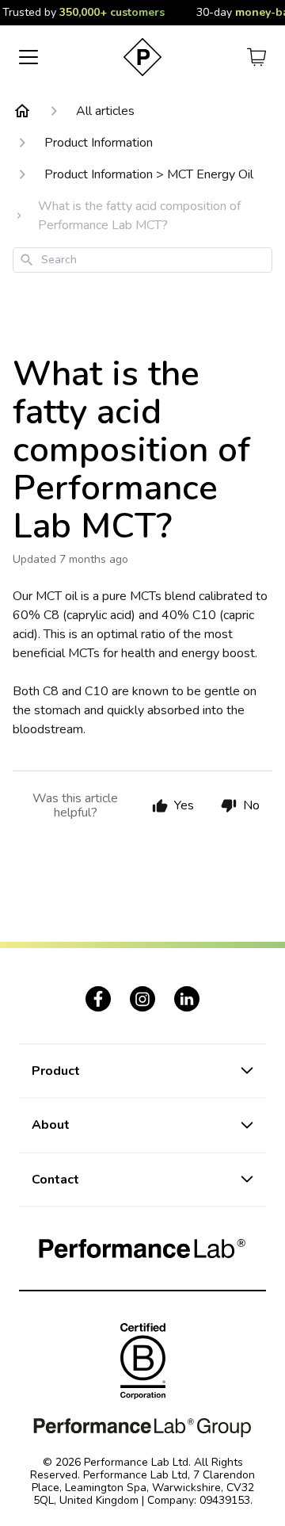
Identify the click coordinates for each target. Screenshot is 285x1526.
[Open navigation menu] (28, 57)
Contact (55, 1179)
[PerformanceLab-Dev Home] (143, 57)
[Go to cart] (256, 57)
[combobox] (142, 260)
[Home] (22, 110)
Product (56, 1071)
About (51, 1125)
